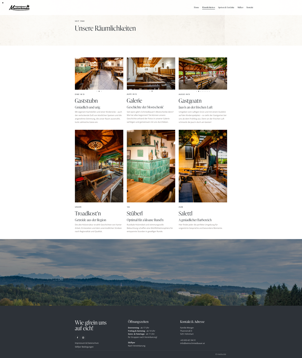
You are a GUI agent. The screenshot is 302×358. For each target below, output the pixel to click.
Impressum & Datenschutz (87, 343)
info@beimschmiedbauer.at (192, 343)
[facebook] (77, 337)
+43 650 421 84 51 (188, 340)
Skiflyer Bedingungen (84, 347)
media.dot (221, 354)
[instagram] (83, 337)
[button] (77, 73)
